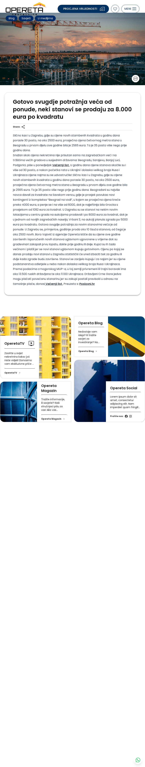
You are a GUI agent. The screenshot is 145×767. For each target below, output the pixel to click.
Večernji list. (60, 165)
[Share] (23, 127)
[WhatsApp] (138, 760)
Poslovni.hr (87, 284)
